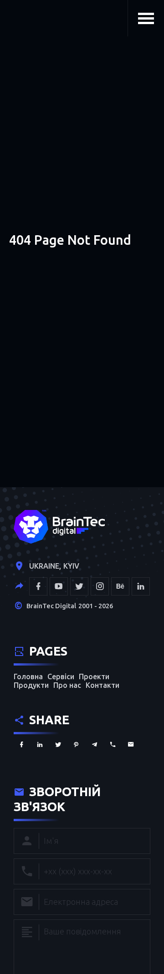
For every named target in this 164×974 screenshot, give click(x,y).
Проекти (94, 676)
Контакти (102, 685)
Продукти (31, 685)
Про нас (67, 685)
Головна (28, 676)
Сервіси (60, 676)
